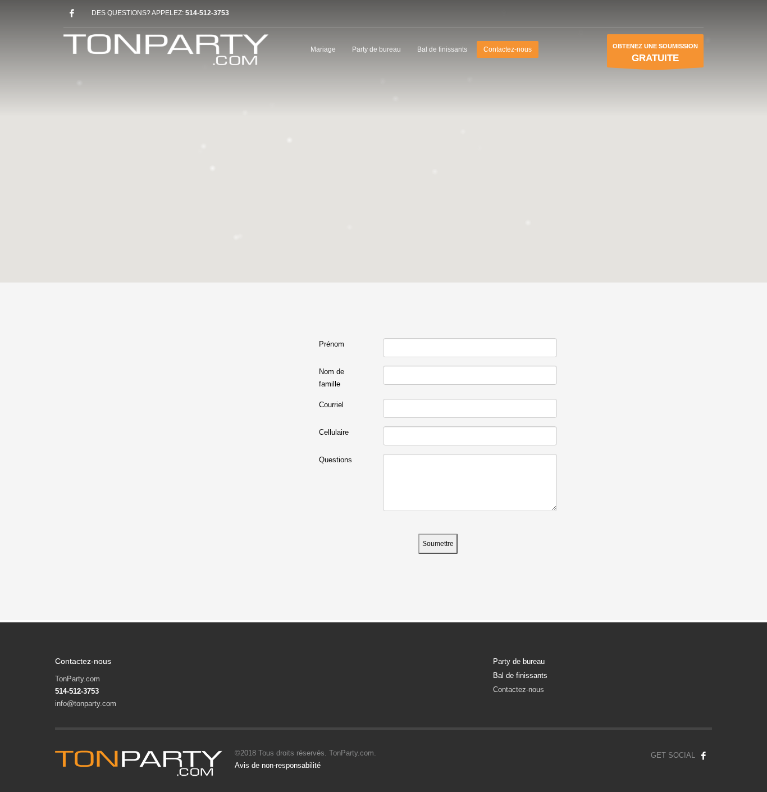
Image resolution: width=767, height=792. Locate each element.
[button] (383, 135)
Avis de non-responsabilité (278, 765)
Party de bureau (519, 661)
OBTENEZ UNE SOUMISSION (655, 53)
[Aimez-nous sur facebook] (703, 755)
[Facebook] (71, 12)
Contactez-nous (518, 689)
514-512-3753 (207, 13)
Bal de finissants (520, 675)
